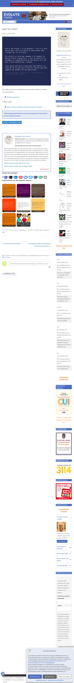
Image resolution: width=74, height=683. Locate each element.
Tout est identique (62, 565)
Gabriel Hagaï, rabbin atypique (51, 1)
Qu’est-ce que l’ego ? (63, 553)
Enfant (37, 230)
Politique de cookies (41, 680)
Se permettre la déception (61, 548)
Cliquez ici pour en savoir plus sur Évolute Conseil (18, 166)
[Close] (72, 5)
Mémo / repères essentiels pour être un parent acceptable (24, 107)
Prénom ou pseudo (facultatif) (63, 597)
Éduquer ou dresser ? (13, 97)
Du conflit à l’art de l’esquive (11, 243)
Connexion (7, 257)
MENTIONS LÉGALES (8, 677)
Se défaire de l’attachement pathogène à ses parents (64, 267)
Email (59, 605)
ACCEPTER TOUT (35, 677)
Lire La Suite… (62, 541)
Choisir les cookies (64, 677)
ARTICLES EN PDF (57, 4)
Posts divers (22, 230)
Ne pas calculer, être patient (63, 559)
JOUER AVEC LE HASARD (19, 4)
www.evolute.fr (44, 169)
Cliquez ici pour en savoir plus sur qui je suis (16, 163)
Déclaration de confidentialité (55, 680)
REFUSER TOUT (49, 677)
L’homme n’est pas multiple (62, 518)
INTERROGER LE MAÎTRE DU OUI (39, 4)
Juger (40, 230)
